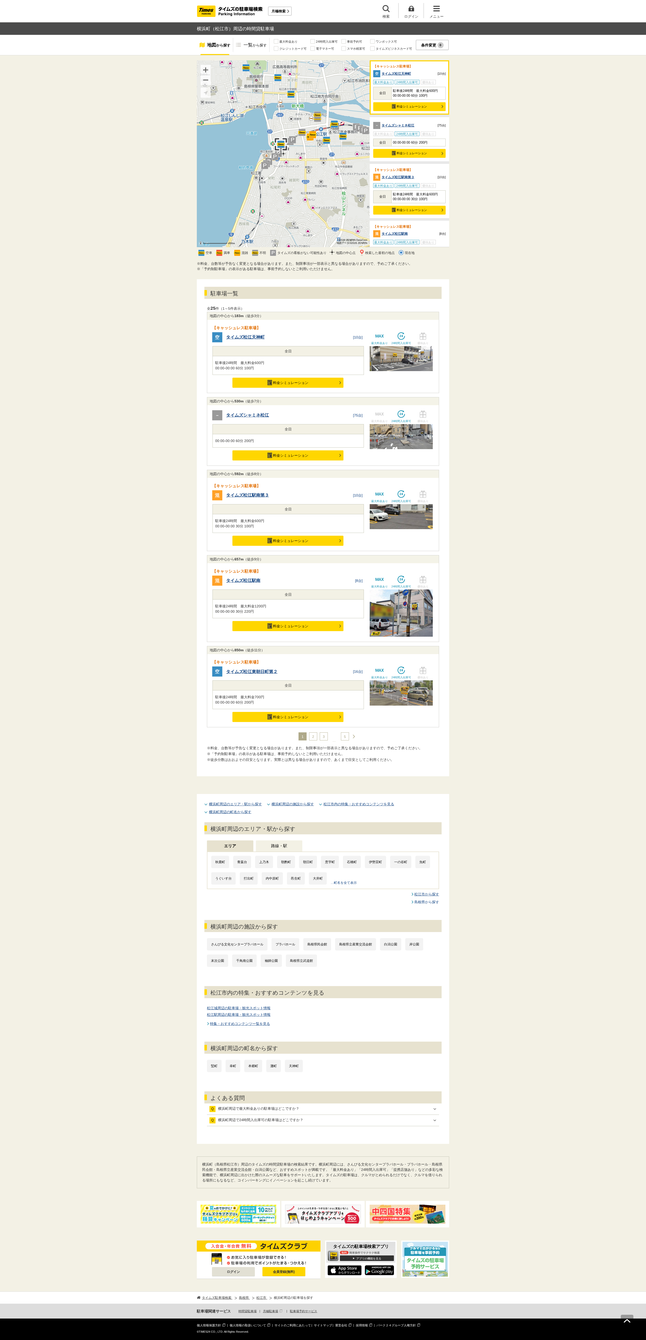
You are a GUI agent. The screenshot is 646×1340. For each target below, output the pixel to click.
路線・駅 (279, 846)
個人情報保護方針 (209, 1325)
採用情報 (362, 1325)
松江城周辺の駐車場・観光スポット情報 (239, 1008)
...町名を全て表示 (344, 883)
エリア (230, 846)
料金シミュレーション (412, 106)
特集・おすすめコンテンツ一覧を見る (240, 1024)
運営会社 (341, 1325)
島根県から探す (426, 902)
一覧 (255, 44)
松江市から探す (426, 894)
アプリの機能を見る (368, 1258)
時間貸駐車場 (247, 1311)
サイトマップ (323, 1325)
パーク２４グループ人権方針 (396, 1325)
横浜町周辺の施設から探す (293, 804)
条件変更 (431, 45)
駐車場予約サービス (303, 1311)
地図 (218, 44)
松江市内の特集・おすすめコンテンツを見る (359, 804)
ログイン (233, 1272)
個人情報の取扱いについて (248, 1325)
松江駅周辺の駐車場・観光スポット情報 (239, 1015)
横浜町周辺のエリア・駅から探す (235, 804)
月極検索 (279, 11)
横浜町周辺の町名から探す (230, 812)
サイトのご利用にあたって (293, 1325)
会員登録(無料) (284, 1272)
